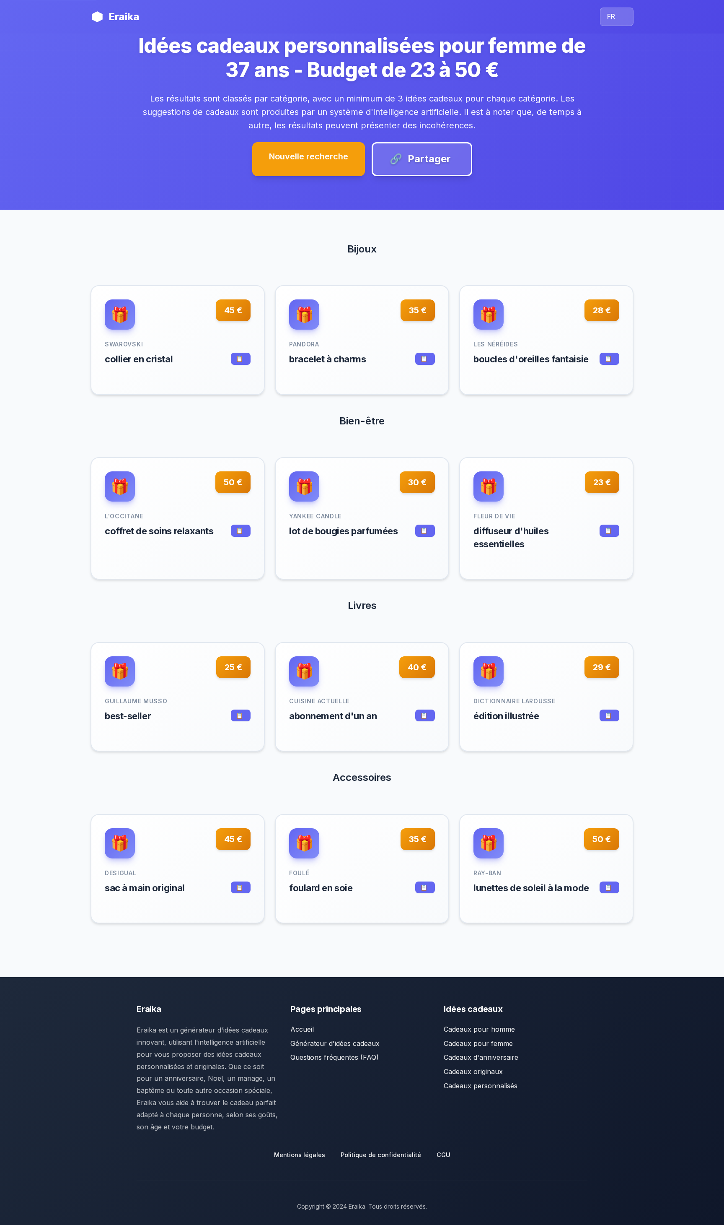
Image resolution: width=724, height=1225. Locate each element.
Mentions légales (299, 1154)
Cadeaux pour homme (479, 1029)
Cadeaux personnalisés (480, 1086)
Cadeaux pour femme (478, 1043)
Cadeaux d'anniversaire (481, 1057)
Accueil (302, 1029)
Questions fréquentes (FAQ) (334, 1057)
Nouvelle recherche (308, 156)
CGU (443, 1154)
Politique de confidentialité (381, 1154)
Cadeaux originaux (473, 1071)
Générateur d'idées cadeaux (335, 1043)
